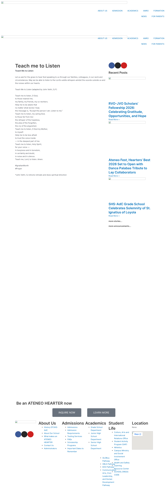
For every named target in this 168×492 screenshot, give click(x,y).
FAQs (69, 439)
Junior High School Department (96, 436)
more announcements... (120, 226)
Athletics (118, 447)
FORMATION (158, 11)
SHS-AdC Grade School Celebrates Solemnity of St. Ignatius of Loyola (129, 208)
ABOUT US (102, 11)
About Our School (51, 433)
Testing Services (74, 436)
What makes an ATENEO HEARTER (50, 439)
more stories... (115, 221)
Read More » (114, 119)
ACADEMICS (132, 11)
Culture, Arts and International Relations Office (121, 435)
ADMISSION (117, 11)
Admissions (72, 427)
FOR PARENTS (158, 16)
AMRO (146, 11)
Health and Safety (122, 462)
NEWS (144, 16)
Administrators (50, 448)
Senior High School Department (96, 445)
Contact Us (49, 445)
